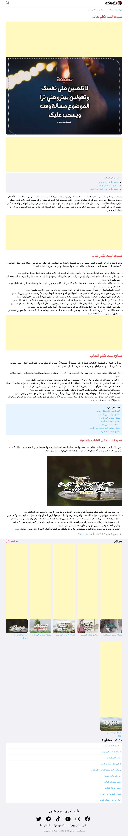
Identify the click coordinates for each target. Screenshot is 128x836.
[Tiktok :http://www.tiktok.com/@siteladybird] (58, 821)
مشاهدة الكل (12, 541)
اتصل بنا (45, 825)
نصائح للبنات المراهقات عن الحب (104, 428)
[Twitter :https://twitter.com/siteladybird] (39, 821)
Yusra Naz (83, 534)
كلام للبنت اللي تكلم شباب (108, 411)
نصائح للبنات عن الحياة (109, 417)
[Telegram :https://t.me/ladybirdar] (49, 821)
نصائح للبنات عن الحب (110, 424)
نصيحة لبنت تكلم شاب (108, 182)
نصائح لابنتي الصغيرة (110, 431)
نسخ (19, 273)
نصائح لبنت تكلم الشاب (107, 185)
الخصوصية (60, 825)
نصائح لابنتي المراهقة (110, 421)
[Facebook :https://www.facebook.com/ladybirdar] (87, 821)
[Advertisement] (64, 39)
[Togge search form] (7, 3)
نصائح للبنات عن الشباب (109, 414)
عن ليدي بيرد (78, 825)
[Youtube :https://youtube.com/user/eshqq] (68, 821)
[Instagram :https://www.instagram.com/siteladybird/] (78, 821)
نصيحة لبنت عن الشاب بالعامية (104, 189)
